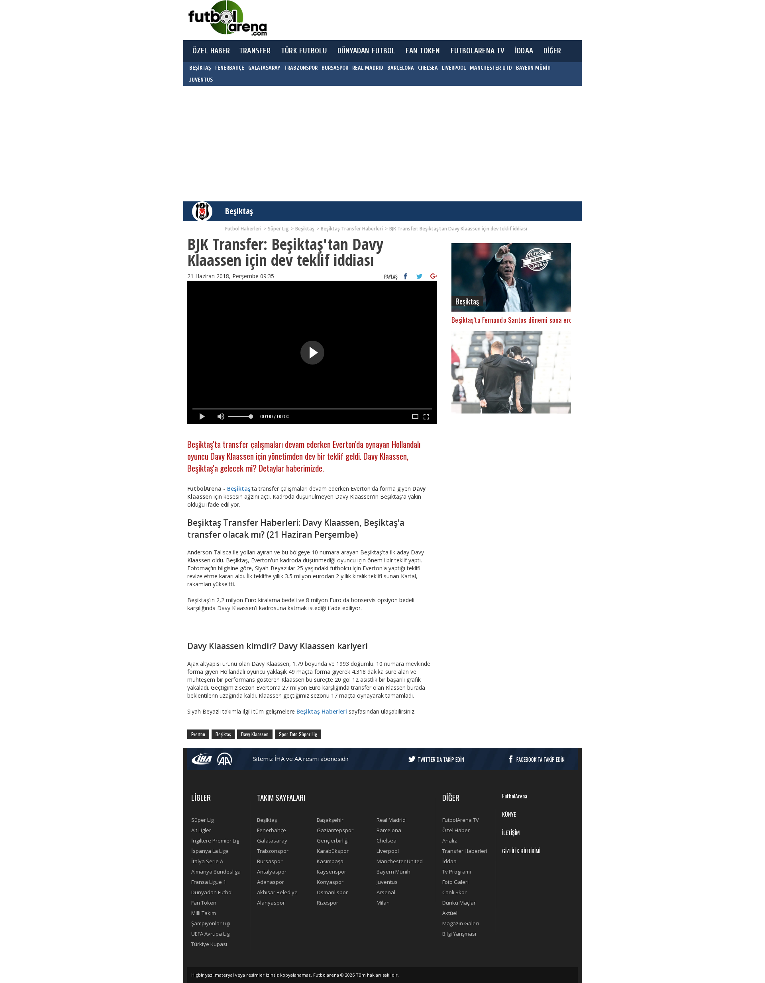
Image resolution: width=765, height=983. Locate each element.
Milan (383, 902)
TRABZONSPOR (301, 67)
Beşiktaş (239, 210)
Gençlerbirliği (333, 840)
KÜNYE (509, 814)
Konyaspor (330, 881)
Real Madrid (391, 819)
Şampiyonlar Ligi (210, 923)
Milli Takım (203, 913)
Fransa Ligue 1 (208, 881)
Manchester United (400, 861)
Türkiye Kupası (209, 944)
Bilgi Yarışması (459, 933)
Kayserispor (331, 871)
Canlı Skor (454, 892)
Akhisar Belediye (277, 892)
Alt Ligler (201, 830)
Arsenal (386, 892)
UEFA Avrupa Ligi (211, 933)
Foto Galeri (455, 881)
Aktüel (449, 913)
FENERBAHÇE (229, 67)
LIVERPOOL (454, 67)
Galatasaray (272, 840)
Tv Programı (456, 871)
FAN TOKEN (423, 51)
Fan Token (203, 902)
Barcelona (389, 830)
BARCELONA (400, 67)
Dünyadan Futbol (212, 892)
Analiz (449, 840)
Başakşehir (330, 819)
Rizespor (327, 902)
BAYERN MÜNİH (533, 67)
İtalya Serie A (207, 861)
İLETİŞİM (511, 832)
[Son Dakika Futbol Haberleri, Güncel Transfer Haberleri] (227, 18)
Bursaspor (269, 861)
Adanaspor (270, 881)
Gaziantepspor (335, 830)
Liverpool (388, 850)
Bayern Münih (393, 871)
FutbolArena (514, 796)
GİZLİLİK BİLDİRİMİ (521, 850)
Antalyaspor (271, 871)
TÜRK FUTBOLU (304, 51)
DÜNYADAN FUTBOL (366, 51)
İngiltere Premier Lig (215, 840)
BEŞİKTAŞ (200, 67)
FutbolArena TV (460, 819)
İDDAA (524, 51)
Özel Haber (456, 830)
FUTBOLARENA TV (478, 51)
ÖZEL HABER (211, 51)
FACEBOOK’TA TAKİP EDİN (540, 759)
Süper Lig (202, 819)
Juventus (387, 881)
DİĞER (552, 51)
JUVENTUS (201, 79)
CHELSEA (428, 67)
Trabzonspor (272, 850)
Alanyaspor (271, 902)
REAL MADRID (367, 67)
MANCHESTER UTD (491, 67)
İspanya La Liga (210, 850)
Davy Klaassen (255, 734)
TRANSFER (255, 51)
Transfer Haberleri (464, 850)
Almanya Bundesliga (216, 871)
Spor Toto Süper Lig (298, 734)
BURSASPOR (335, 67)
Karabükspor (333, 850)
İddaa (449, 861)
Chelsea (386, 840)
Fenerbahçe (271, 830)
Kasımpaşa (330, 861)
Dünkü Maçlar (459, 902)
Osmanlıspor (332, 892)
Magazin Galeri (460, 923)
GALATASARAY (264, 67)
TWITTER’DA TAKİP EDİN (441, 759)
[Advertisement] (420, 20)
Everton (198, 734)
